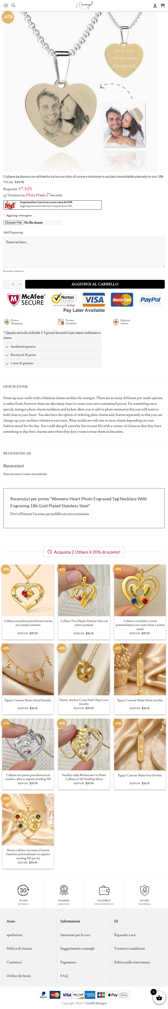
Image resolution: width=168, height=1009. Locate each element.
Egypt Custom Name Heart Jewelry (140, 700)
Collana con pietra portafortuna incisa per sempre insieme (28, 623)
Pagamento (68, 962)
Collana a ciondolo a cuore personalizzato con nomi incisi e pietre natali (140, 625)
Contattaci (14, 962)
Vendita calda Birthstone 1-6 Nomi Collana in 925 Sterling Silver (84, 777)
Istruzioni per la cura (75, 935)
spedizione (14, 935)
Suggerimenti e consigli (77, 948)
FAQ (64, 976)
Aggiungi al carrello (95, 284)
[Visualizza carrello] (162, 5)
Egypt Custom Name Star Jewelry (140, 775)
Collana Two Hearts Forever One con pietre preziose (84, 623)
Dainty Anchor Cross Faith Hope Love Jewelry (84, 702)
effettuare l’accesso (31, 514)
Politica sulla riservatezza (132, 962)
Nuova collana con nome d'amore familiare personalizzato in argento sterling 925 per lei (28, 854)
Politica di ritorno (19, 948)
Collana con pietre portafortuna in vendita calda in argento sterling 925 (28, 777)
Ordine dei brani (19, 976)
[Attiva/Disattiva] (7, 347)
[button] (6, 5)
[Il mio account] (155, 5)
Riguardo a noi (125, 935)
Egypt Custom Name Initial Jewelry (28, 700)
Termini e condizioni (129, 948)
